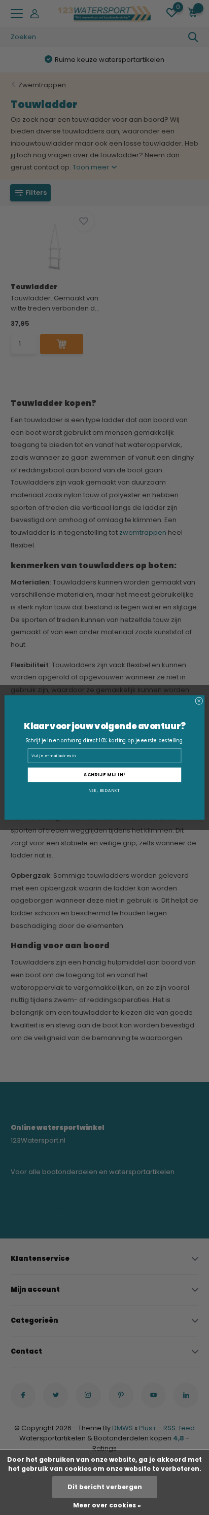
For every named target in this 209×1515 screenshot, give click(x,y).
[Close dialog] (199, 701)
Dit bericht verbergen (104, 1487)
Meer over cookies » (107, 1505)
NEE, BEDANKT (104, 791)
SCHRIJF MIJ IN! (104, 775)
